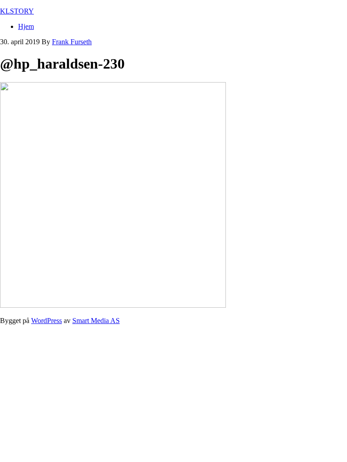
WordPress (46, 320)
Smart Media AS (96, 320)
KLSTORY (17, 11)
